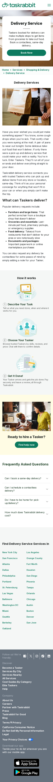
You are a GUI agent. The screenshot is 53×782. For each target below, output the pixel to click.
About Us (7, 700)
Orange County (34, 558)
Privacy (17, 722)
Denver (30, 617)
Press (5, 710)
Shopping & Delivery (37, 69)
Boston (30, 611)
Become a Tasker (12, 667)
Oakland (6, 628)
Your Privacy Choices (14, 739)
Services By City (11, 671)
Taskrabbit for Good (14, 714)
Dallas (5, 570)
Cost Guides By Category (17, 681)
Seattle (6, 617)
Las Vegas (7, 593)
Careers (7, 703)
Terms (6, 722)
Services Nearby (12, 674)
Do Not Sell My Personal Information (23, 730)
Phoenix (30, 581)
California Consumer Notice (18, 727)
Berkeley (6, 622)
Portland (6, 581)
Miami (5, 611)
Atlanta (6, 564)
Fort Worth (31, 564)
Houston (30, 570)
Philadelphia (8, 576)
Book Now (26, 52)
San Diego (31, 576)
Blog (5, 717)
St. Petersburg (9, 587)
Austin (29, 605)
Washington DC (10, 605)
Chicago (30, 599)
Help (5, 688)
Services (18, 69)
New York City (9, 552)
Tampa (30, 587)
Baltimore (7, 599)
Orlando (30, 593)
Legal (5, 734)
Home (5, 69)
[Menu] (49, 5)
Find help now (26, 444)
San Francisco (10, 558)
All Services (9, 678)
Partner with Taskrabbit (16, 707)
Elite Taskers (9, 685)
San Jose (31, 622)
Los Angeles (32, 552)
